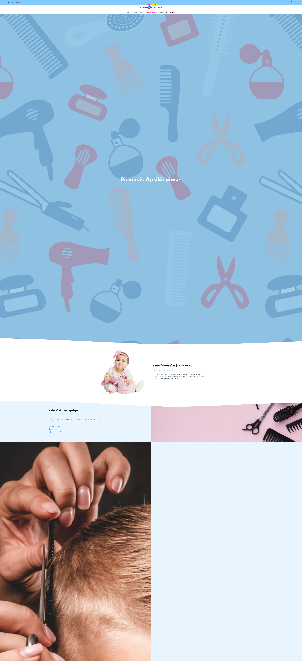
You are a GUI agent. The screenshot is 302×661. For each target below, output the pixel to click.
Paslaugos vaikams (163, 12)
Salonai (141, 12)
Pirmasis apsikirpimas (151, 12)
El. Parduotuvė (134, 12)
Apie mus (172, 12)
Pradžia (127, 12)
